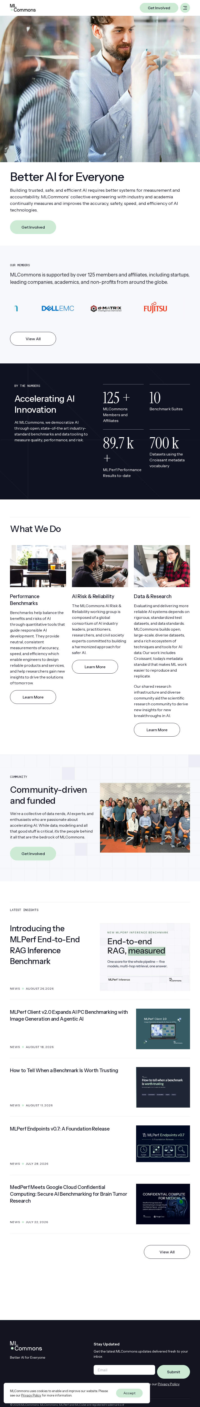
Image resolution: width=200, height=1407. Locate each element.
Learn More (33, 697)
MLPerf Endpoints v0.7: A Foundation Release (60, 1129)
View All (33, 338)
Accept (129, 1393)
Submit (173, 1371)
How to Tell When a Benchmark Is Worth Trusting (64, 1070)
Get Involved (33, 227)
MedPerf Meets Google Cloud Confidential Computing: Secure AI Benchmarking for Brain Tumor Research (68, 1194)
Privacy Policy (169, 1384)
